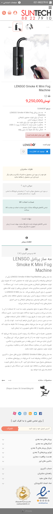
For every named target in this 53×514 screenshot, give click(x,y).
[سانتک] (36, 15)
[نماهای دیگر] (10, 27)
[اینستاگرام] (25, 413)
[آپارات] (14, 413)
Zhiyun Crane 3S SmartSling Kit (20, 388)
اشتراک (10, 428)
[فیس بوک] (40, 413)
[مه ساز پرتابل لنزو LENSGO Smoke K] (18, 27)
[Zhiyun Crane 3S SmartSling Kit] (43, 391)
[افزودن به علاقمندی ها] (23, 151)
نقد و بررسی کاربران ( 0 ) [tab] (27, 253)
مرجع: (48, 108)
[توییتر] (35, 413)
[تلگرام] (19, 413)
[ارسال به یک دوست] (46, 95)
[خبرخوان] (30, 413)
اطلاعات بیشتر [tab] (27, 242)
